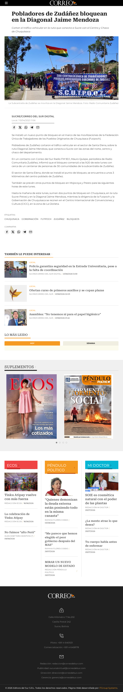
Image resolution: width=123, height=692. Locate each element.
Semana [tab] (91, 343)
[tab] (56, 442)
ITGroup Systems (108, 688)
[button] (61, 68)
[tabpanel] (33, 406)
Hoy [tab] (32, 343)
